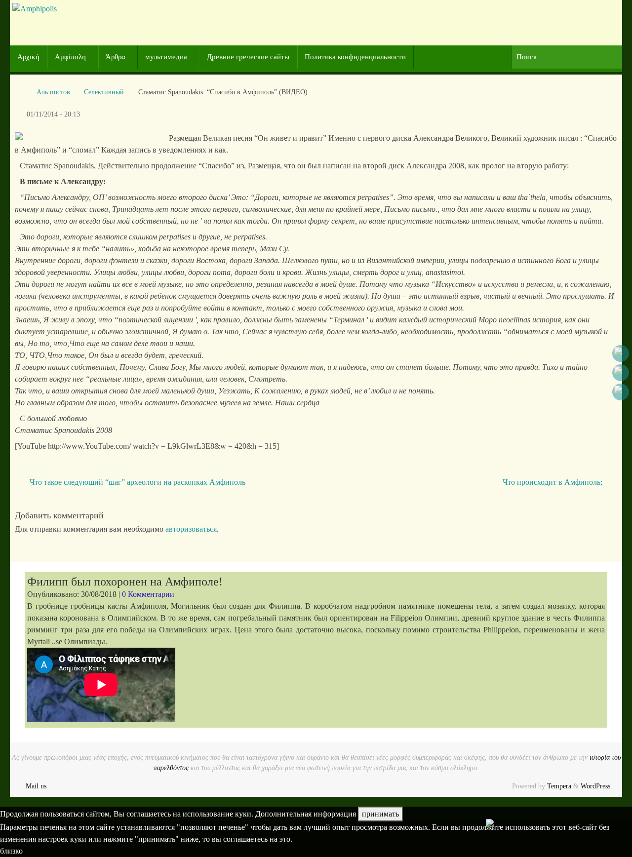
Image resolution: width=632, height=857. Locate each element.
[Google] (620, 372)
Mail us (36, 786)
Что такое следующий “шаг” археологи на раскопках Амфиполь (136, 482)
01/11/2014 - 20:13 (53, 114)
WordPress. (596, 786)
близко (11, 851)
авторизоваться (191, 529)
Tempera (559, 786)
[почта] (620, 392)
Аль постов (53, 92)
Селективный (104, 92)
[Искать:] (566, 57)
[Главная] (20, 92)
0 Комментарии (148, 594)
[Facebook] (620, 353)
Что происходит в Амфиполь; (553, 482)
